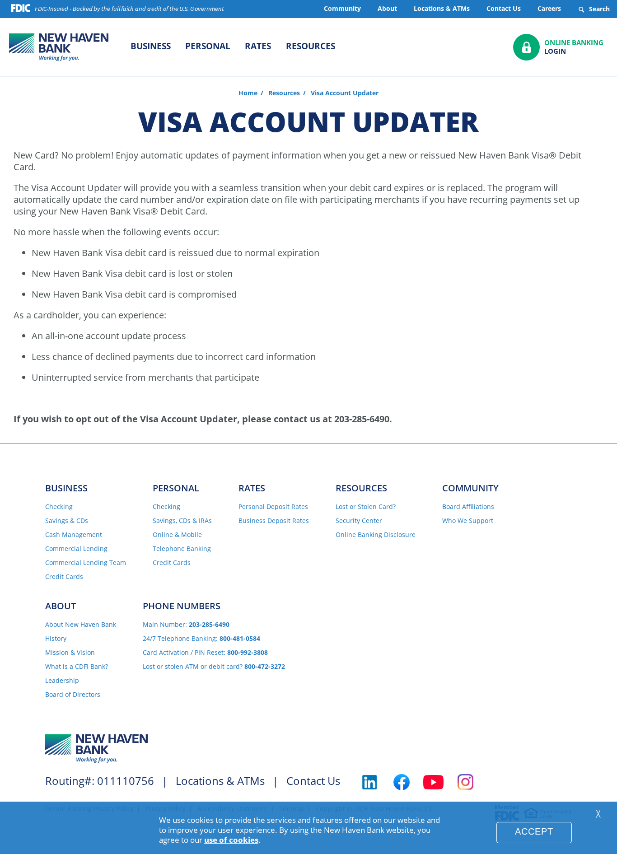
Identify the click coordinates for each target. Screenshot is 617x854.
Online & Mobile (177, 535)
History (55, 639)
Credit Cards (64, 577)
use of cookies (231, 840)
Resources (310, 46)
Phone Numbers (181, 606)
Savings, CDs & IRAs (182, 521)
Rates (258, 46)
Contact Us (503, 8)
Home (247, 93)
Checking (59, 507)
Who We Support (467, 521)
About (387, 8)
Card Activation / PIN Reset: (205, 653)
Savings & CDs (66, 521)
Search (598, 9)
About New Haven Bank (80, 625)
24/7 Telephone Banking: (201, 639)
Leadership (62, 681)
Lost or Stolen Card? (366, 507)
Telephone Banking (182, 549)
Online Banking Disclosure (376, 535)
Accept (534, 831)
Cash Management (73, 535)
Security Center (359, 521)
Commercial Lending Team (85, 563)
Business (151, 46)
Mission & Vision (70, 653)
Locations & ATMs (442, 8)
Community (342, 8)
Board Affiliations (468, 507)
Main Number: (186, 625)
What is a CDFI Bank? (76, 667)
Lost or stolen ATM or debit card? (214, 667)
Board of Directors (72, 695)
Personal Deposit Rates (273, 507)
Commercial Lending (76, 549)
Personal (207, 46)
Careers (549, 8)
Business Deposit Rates (273, 521)
